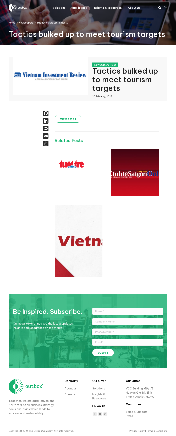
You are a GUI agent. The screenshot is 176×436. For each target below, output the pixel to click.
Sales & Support (136, 412)
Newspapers (101, 64)
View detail (68, 119)
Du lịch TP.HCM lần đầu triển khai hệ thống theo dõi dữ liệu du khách (97, 170)
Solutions (98, 388)
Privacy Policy (137, 430)
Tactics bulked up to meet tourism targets (125, 79)
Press (113, 64)
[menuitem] (59, 7)
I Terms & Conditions (156, 430)
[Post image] (72, 163)
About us (70, 388)
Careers (70, 394)
